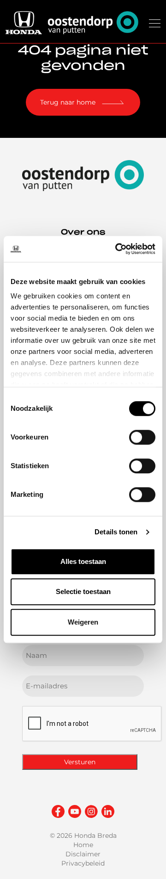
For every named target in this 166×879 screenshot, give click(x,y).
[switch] (142, 437)
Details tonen (116, 532)
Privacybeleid (83, 863)
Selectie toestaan (83, 591)
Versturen (79, 762)
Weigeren (83, 622)
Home (83, 845)
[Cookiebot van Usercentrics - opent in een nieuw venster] (117, 249)
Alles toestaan (83, 561)
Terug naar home (67, 102)
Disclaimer (83, 854)
